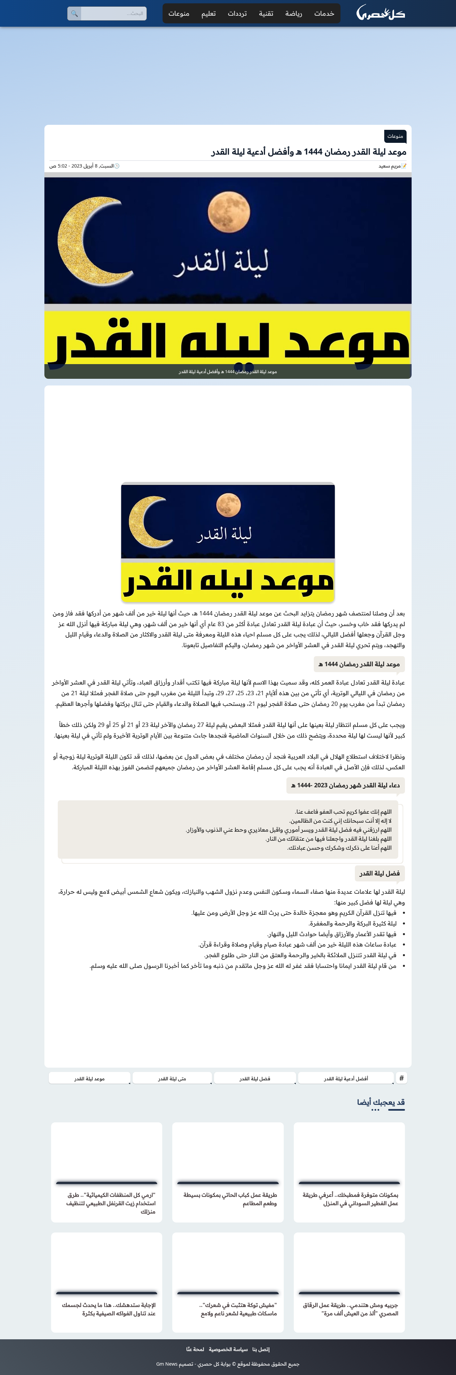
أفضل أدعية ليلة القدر (346, 1079)
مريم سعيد (390, 166)
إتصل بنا (261, 1349)
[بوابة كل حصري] (381, 13)
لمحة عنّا (195, 1349)
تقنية (266, 13)
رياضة (293, 13)
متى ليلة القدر (172, 1079)
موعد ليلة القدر (89, 1079)
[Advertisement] (228, 71)
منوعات (179, 13)
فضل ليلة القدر (255, 1079)
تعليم (209, 13)
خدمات (324, 13)
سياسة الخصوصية (228, 1349)
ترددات (237, 13)
